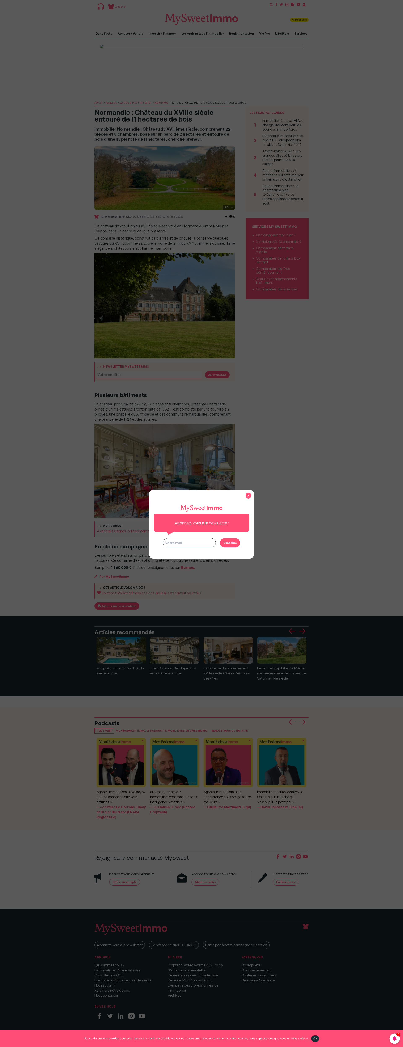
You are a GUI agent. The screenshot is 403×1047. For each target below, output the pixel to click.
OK (315, 1038)
